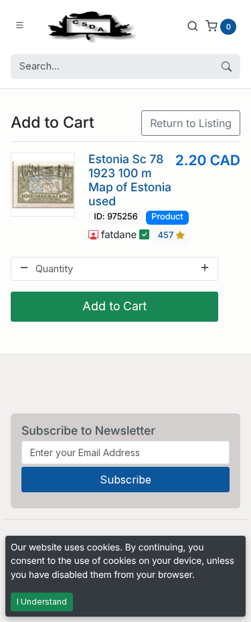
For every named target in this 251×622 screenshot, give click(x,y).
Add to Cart (114, 306)
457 (167, 235)
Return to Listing (191, 123)
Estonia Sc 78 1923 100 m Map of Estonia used (129, 180)
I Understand (42, 602)
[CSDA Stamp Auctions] (89, 25)
